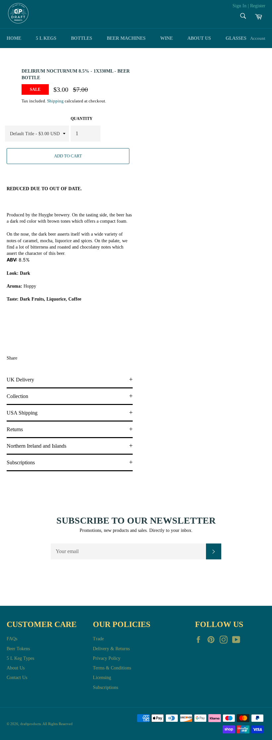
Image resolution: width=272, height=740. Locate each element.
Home (14, 38)
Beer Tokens (18, 648)
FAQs (12, 638)
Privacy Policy (106, 658)
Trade (98, 638)
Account (257, 38)
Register (257, 5)
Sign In (239, 5)
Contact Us (17, 677)
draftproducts (30, 724)
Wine (166, 38)
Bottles (81, 38)
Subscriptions (105, 687)
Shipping (55, 100)
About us (199, 38)
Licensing (102, 677)
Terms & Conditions (112, 667)
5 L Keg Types (20, 658)
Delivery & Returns (111, 648)
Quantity (82, 118)
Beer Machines (126, 38)
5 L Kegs (46, 38)
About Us (16, 667)
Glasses (236, 38)
